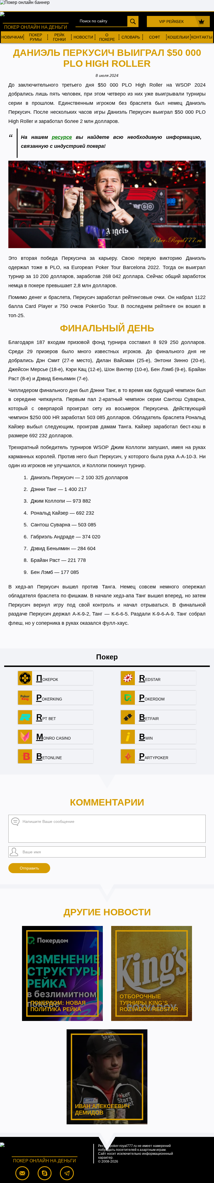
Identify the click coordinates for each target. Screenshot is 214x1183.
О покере (107, 37)
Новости (83, 37)
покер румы (35, 37)
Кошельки (178, 37)
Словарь (130, 37)
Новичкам (12, 37)
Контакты (201, 37)
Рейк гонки (59, 37)
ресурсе (62, 137)
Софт (154, 37)
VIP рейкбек (171, 21)
